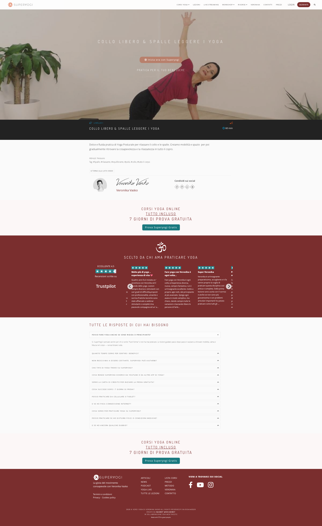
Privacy (96, 497)
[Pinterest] (182, 186)
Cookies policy (108, 497)
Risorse (242, 5)
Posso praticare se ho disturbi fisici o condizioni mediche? (124, 418)
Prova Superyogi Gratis (161, 227)
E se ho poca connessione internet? (111, 404)
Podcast (146, 485)
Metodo (169, 485)
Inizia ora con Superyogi (163, 59)
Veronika (255, 5)
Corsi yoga (182, 5)
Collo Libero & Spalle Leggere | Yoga (161, 41)
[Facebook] (176, 186)
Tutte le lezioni (150, 493)
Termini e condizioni (102, 494)
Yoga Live (146, 489)
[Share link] (192, 186)
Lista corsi (171, 478)
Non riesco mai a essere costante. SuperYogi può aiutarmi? (124, 361)
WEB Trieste (171, 514)
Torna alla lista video (102, 171)
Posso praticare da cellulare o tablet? (113, 397)
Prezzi (279, 5)
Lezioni (196, 5)
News (144, 482)
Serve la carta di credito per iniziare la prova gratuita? (123, 382)
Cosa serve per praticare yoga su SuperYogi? (116, 411)
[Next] (228, 286)
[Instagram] (210, 485)
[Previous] (130, 286)
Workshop (227, 5)
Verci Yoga (138, 509)
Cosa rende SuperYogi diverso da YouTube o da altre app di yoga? (128, 375)
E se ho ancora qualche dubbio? (109, 425)
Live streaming (211, 5)
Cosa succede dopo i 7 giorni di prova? (113, 389)
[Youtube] (200, 485)
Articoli (145, 478)
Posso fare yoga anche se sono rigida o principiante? (121, 335)
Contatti (268, 5)
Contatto (170, 493)
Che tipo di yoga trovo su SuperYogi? (112, 368)
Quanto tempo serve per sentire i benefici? (115, 353)
